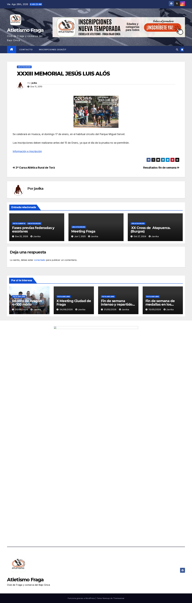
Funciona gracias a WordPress (81, 598)
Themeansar (118, 598)
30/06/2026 (22, 309)
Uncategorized (24, 67)
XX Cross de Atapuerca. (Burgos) (150, 229)
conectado (39, 260)
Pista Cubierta (19, 223)
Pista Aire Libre (19, 296)
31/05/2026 (110, 309)
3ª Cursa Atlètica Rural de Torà (35, 167)
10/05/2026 (155, 309)
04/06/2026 (66, 309)
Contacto (26, 49)
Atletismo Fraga (25, 30)
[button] (177, 49)
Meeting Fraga (83, 231)
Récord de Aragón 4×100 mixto (27, 302)
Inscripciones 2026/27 (52, 49)
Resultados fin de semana (160, 167)
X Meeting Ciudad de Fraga (74, 302)
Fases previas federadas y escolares (33, 229)
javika (34, 83)
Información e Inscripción (27, 151)
